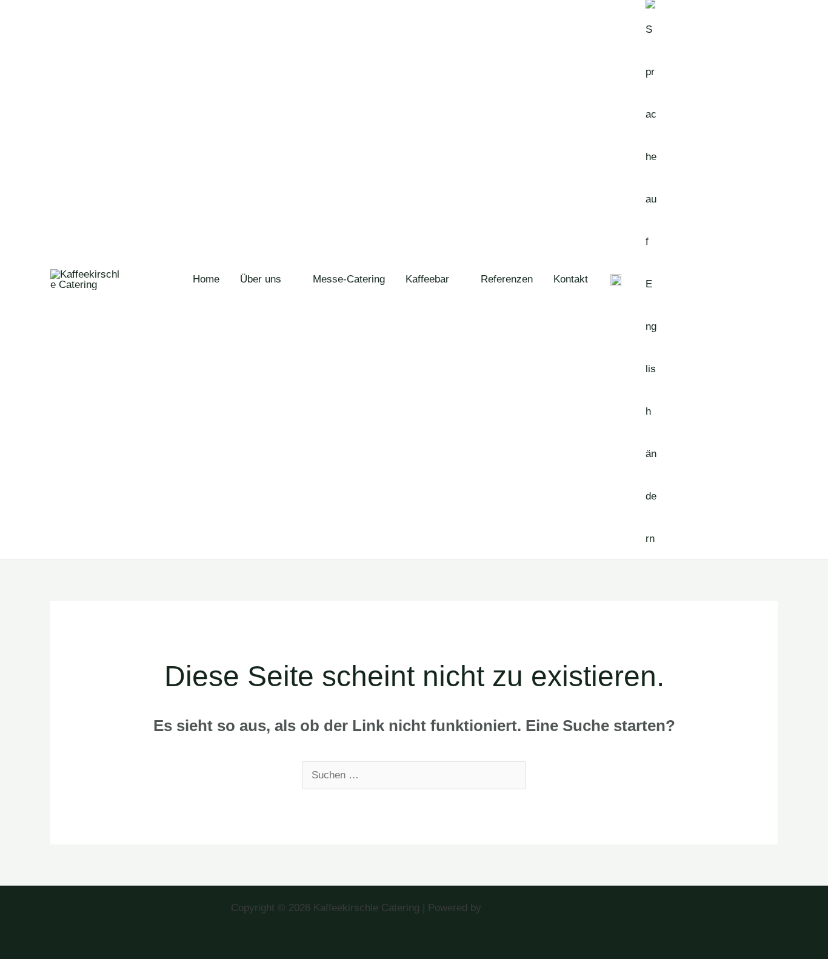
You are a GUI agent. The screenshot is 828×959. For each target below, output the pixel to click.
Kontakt (570, 279)
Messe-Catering (349, 279)
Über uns (260, 279)
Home (206, 279)
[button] (729, 279)
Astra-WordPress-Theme (540, 908)
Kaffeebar (427, 279)
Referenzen (507, 279)
